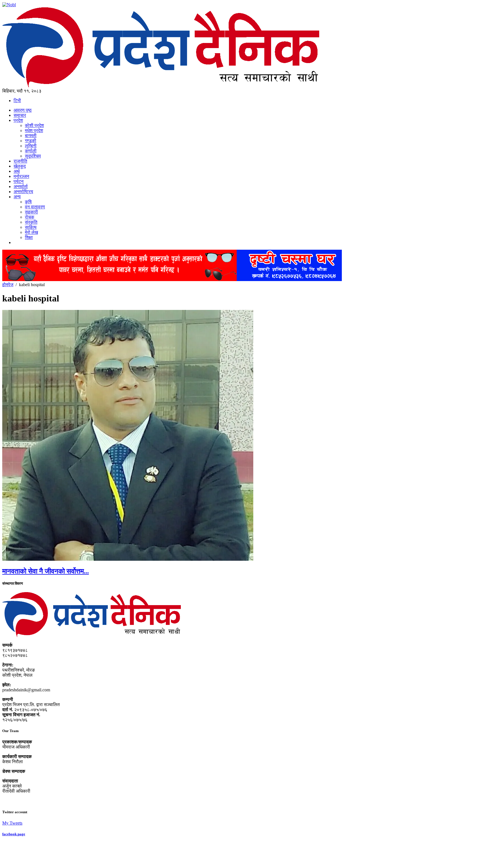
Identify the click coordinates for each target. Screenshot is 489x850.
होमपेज (7, 284)
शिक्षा (29, 237)
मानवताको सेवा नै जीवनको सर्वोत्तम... (45, 571)
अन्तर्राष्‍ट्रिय (23, 191)
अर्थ (17, 171)
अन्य (17, 196)
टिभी (17, 100)
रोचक (29, 217)
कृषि (28, 201)
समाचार (20, 115)
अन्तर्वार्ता (21, 186)
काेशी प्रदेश (34, 125)
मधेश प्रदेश (34, 130)
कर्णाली (31, 150)
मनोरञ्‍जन (21, 176)
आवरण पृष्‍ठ (23, 110)
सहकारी (31, 212)
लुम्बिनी (31, 145)
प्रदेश (18, 120)
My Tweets (12, 823)
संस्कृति (31, 222)
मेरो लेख (31, 232)
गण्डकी (30, 140)
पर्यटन (18, 181)
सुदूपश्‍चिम (33, 156)
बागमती (31, 135)
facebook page (13, 834)
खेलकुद (20, 166)
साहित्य (31, 227)
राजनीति (20, 161)
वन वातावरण (35, 206)
